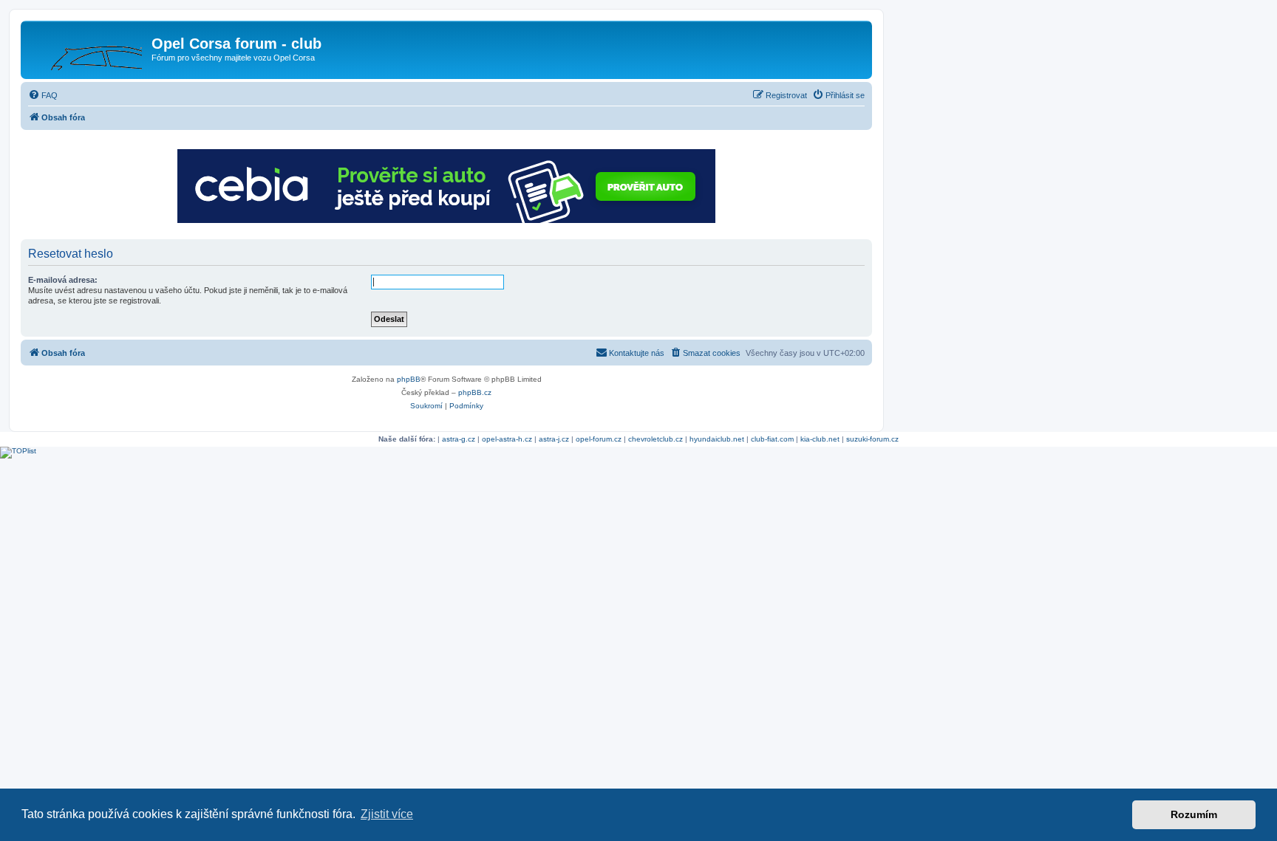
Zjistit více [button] (387, 814)
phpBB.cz (474, 392)
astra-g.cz (458, 439)
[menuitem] (43, 95)
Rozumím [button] (1194, 814)
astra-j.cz (554, 439)
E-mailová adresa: (63, 279)
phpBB (408, 379)
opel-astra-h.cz (507, 439)
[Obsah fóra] (87, 48)
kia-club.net (820, 439)
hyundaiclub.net (716, 439)
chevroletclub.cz (655, 439)
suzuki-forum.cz (872, 439)
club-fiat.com (772, 439)
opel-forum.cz (599, 439)
